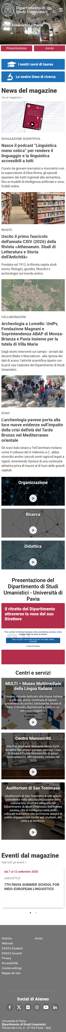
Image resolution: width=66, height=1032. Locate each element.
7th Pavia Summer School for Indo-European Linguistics (31, 886)
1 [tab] (30, 913)
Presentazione (16, 48)
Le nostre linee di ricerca (36, 77)
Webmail (7, 943)
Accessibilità (10, 963)
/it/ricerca (33, 530)
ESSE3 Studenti (12, 948)
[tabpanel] (33, 887)
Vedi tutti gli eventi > (13, 862)
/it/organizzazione (33, 498)
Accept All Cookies (33, 646)
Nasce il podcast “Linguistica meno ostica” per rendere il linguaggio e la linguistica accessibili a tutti (28, 153)
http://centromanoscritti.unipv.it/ (33, 772)
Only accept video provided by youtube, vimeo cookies (33, 640)
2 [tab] (35, 913)
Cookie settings (12, 968)
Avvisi (49, 48)
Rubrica (7, 938)
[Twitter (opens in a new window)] (19, 1007)
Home (61, 9)
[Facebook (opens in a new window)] (10, 1007)
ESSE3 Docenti (12, 953)
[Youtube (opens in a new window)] (46, 1007)
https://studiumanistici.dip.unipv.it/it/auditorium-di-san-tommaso (33, 832)
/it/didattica (33, 562)
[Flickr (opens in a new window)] (28, 1007)
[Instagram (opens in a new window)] (37, 1007)
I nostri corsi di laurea (35, 64)
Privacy (6, 958)
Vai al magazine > (12, 97)
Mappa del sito (11, 973)
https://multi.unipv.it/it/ (33, 722)
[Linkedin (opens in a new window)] (55, 1007)
